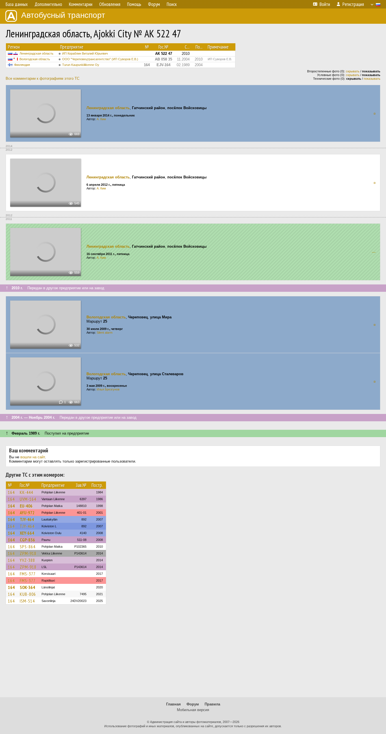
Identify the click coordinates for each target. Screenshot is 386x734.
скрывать (352, 71)
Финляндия (22, 64)
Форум (193, 704)
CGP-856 (27, 540)
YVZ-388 (27, 560)
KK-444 (26, 492)
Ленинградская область (36, 53)
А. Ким (101, 119)
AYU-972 (27, 512)
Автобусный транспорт (63, 15)
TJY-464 (27, 519)
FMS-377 (28, 574)
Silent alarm (104, 332)
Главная (173, 704)
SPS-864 (27, 546)
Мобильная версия (193, 710)
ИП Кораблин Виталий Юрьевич (85, 53)
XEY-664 (27, 533)
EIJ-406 (26, 506)
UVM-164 (28, 499)
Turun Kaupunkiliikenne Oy (80, 64)
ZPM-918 (28, 553)
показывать (372, 78)
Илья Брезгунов (108, 389)
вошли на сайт (32, 457)
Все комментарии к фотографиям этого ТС (42, 78)
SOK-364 (27, 587)
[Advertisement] (193, 653)
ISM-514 (27, 601)
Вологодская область (34, 59)
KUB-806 (28, 594)
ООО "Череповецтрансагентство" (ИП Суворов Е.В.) (100, 59)
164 (11, 492)
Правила (212, 704)
